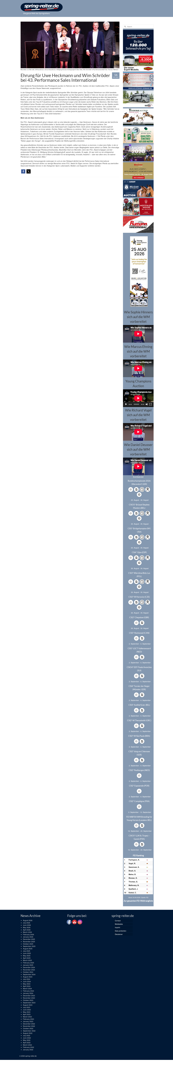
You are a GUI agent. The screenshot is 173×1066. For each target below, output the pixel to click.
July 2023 (26, 1007)
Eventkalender (138, 477)
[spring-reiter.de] (42, 7)
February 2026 (28, 934)
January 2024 (28, 993)
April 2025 (26, 958)
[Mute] (147, 404)
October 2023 (28, 1000)
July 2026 (26, 923)
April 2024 (26, 986)
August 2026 (27, 920)
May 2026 (26, 927)
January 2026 (28, 937)
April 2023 (26, 1014)
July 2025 (26, 951)
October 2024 (28, 972)
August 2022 (27, 1033)
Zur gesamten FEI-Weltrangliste (138, 900)
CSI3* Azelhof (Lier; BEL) (139, 705)
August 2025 (27, 948)
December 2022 (29, 1024)
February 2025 (28, 962)
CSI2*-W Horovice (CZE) (139, 597)
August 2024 (27, 977)
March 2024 (27, 988)
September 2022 (29, 1031)
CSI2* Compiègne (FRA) (139, 801)
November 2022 (29, 1026)
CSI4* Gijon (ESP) (139, 552)
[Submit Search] (125, 27)
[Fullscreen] (150, 404)
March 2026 (27, 932)
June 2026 (27, 925)
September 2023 (29, 1002)
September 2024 (29, 974)
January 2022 (28, 1049)
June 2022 (27, 1038)
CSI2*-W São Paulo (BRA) (139, 736)
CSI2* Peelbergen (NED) (139, 770)
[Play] (126, 404)
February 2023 (28, 1019)
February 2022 (28, 1047)
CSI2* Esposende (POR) (139, 785)
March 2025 (27, 960)
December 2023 (29, 995)
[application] (138, 398)
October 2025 (28, 944)
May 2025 (26, 955)
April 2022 (26, 1042)
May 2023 (26, 1012)
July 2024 (26, 979)
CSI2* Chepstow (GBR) (139, 617)
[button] (23, 171)
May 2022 (26, 1040)
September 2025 (29, 946)
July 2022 (26, 1035)
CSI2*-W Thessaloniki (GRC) (139, 720)
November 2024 (29, 970)
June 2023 (27, 1009)
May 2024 (26, 984)
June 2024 (27, 981)
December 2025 (29, 939)
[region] (138, 271)
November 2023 (29, 998)
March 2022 (27, 1045)
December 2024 (29, 967)
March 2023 (27, 1016)
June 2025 (27, 953)
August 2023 (27, 1005)
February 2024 (28, 991)
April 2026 (26, 930)
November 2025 (29, 941)
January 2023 (28, 1021)
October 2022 (28, 1028)
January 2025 (28, 965)
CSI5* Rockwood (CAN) (139, 633)
